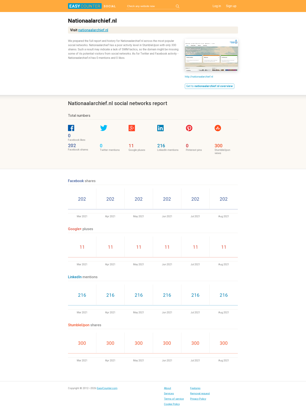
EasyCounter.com (107, 388)
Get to (209, 86)
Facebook (76, 181)
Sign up (231, 6)
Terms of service (174, 398)
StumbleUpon (78, 325)
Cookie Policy (172, 404)
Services (169, 393)
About (167, 388)
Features (195, 388)
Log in (217, 6)
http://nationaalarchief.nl (199, 76)
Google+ (75, 229)
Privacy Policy (198, 398)
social (110, 6)
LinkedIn (75, 277)
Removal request (200, 393)
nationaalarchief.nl (93, 30)
